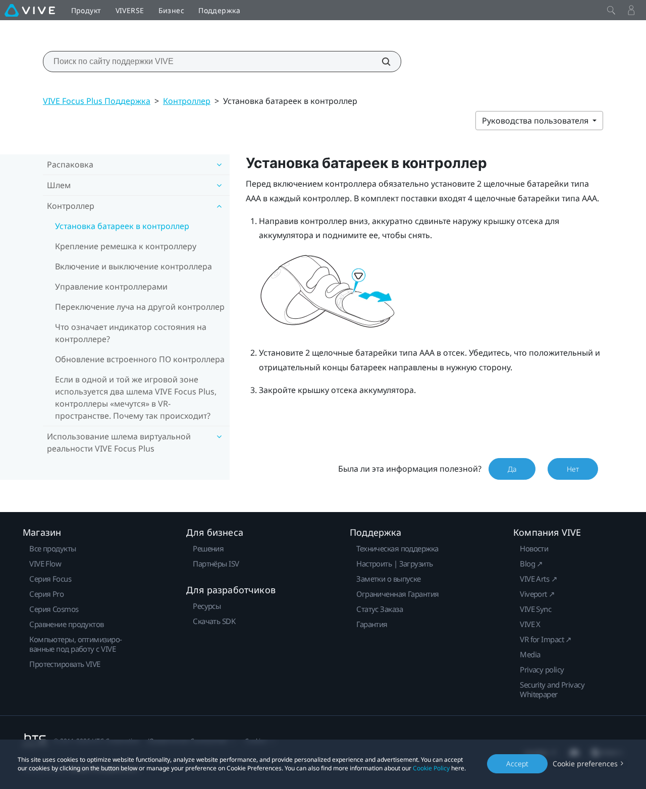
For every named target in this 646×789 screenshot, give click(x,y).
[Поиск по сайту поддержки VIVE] (380, 61)
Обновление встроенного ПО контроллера (140, 359)
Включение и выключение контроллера (133, 266)
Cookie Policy (431, 768)
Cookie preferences (585, 763)
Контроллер (186, 100)
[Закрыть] (611, 10)
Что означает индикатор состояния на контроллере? (130, 333)
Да (512, 469)
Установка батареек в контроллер (122, 226)
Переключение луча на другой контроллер (140, 306)
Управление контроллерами (111, 286)
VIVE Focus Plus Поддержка (96, 100)
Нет (573, 469)
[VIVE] (30, 10)
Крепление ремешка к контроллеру (125, 246)
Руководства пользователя (536, 120)
